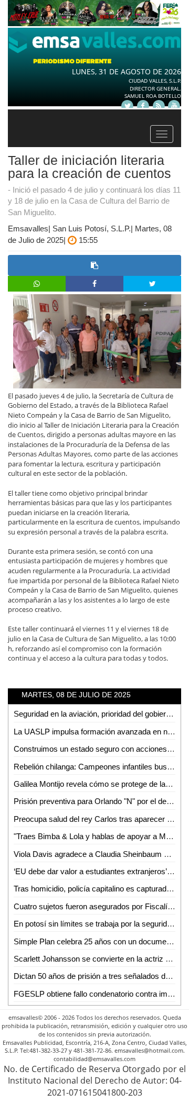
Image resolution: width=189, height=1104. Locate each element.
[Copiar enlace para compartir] (94, 265)
